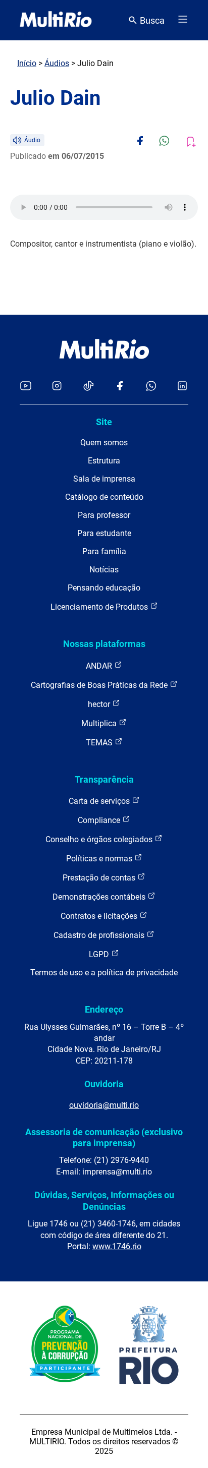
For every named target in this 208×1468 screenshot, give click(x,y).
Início (26, 63)
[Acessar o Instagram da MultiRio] (56, 386)
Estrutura (104, 460)
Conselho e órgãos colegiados (99, 839)
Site (104, 422)
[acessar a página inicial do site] (55, 20)
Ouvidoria (104, 1084)
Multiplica (100, 723)
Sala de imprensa (104, 479)
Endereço (104, 1009)
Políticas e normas (100, 858)
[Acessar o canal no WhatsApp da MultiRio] (151, 386)
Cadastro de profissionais (100, 935)
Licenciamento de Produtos (100, 607)
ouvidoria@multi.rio (104, 1105)
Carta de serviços (100, 801)
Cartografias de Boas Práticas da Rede (100, 685)
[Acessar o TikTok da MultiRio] (88, 386)
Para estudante (104, 533)
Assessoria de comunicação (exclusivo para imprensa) (104, 1137)
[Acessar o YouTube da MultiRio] (26, 386)
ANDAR (100, 666)
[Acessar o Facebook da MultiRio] (120, 386)
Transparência (104, 779)
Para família (104, 551)
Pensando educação (104, 588)
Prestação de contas (100, 878)
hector (100, 704)
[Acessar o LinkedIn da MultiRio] (182, 386)
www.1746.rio (116, 1246)
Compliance (100, 820)
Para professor (104, 515)
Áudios (56, 63)
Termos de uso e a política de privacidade (104, 972)
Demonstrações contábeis (100, 897)
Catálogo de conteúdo (104, 497)
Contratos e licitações (100, 916)
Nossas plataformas (104, 643)
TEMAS (100, 742)
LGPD (100, 954)
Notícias (104, 569)
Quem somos (104, 442)
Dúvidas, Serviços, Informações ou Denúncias (104, 1200)
